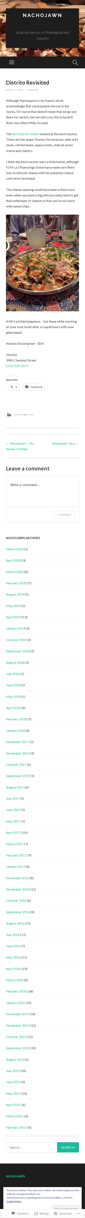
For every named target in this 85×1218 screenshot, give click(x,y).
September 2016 (18, 912)
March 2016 (15, 980)
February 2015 (16, 1127)
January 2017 (15, 866)
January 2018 (15, 730)
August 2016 (15, 923)
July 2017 (13, 798)
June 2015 (13, 1082)
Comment (64, 514)
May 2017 (13, 821)
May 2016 (13, 957)
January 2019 (15, 628)
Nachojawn (15, 1176)
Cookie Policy (14, 1201)
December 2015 (17, 1014)
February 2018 (16, 719)
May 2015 (13, 1093)
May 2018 (13, 696)
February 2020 (16, 583)
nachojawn (43, 15)
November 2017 (18, 753)
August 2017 (15, 787)
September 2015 (18, 1048)
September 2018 (18, 651)
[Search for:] (42, 1147)
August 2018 (15, 662)
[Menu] (12, 62)
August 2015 (15, 1059)
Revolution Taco (65, 443)
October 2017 (16, 764)
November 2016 (18, 889)
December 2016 (17, 878)
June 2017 (13, 810)
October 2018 (16, 640)
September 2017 (18, 776)
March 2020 (15, 572)
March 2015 (15, 1116)
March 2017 (15, 844)
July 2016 (13, 935)
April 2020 (13, 560)
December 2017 (17, 742)
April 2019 (13, 617)
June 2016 (13, 946)
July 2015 (13, 1071)
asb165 (33, 89)
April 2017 (13, 832)
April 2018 (13, 708)
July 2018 (13, 674)
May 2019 (13, 606)
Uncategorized (24, 414)
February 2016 (16, 991)
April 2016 (13, 969)
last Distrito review (25, 134)
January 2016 (15, 1003)
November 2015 (18, 1025)
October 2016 (16, 900)
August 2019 (15, 594)
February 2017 (16, 855)
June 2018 (13, 685)
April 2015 (13, 1105)
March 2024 (15, 549)
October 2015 (16, 1037)
